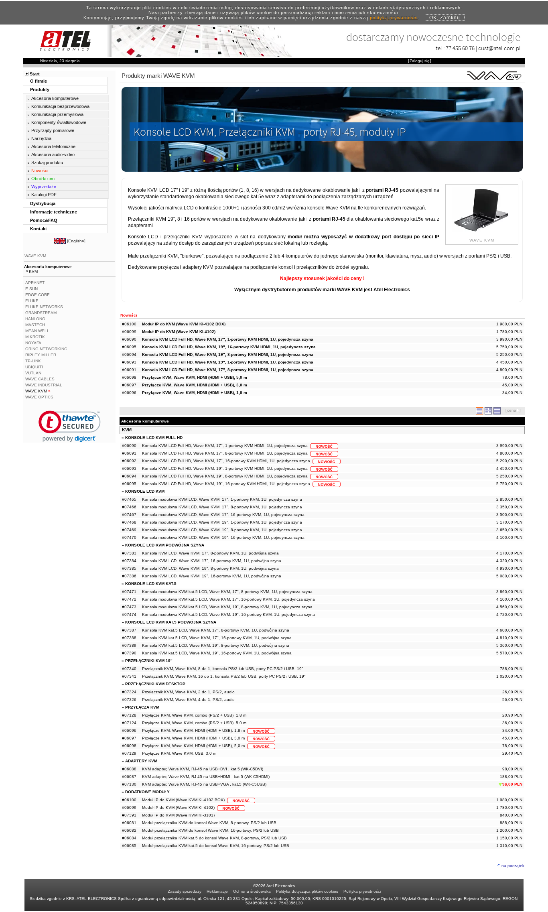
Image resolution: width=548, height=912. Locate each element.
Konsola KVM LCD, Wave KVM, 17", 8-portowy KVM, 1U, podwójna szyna (210, 553)
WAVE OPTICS (39, 397)
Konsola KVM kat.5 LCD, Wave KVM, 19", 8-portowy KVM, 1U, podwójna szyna (215, 645)
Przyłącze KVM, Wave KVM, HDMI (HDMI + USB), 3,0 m (194, 385)
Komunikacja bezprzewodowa (60, 106)
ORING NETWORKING (46, 349)
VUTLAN (33, 373)
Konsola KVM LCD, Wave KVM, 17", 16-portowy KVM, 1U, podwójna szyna (211, 561)
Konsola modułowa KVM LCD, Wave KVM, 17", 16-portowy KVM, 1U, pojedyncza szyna (223, 514)
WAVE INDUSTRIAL (43, 385)
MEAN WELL (37, 331)
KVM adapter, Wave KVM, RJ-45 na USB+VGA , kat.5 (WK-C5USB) (204, 784)
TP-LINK (33, 361)
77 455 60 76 (460, 48)
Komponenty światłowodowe (58, 122)
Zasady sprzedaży (184, 891)
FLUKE (32, 301)
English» (76, 241)
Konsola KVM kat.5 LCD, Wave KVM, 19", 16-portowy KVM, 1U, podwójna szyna (217, 653)
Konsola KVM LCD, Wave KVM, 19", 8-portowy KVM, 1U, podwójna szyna (210, 568)
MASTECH (35, 325)
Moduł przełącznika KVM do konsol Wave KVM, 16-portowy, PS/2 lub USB (210, 830)
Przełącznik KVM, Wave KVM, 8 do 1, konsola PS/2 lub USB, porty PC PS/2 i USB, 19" (222, 668)
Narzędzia (41, 138)
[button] (69, 426)
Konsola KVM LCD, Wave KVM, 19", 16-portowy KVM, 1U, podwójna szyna (211, 576)
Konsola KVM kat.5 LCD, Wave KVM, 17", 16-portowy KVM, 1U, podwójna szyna (217, 638)
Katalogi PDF (44, 194)
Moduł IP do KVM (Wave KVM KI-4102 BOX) (183, 324)
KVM (127, 429)
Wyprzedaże (43, 186)
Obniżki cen (43, 178)
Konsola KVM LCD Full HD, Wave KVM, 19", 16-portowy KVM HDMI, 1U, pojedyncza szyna (229, 347)
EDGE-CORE (37, 294)
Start (35, 73)
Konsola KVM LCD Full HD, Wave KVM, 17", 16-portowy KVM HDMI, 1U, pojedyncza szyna (226, 461)
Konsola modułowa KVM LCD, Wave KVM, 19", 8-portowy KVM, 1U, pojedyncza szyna (222, 530)
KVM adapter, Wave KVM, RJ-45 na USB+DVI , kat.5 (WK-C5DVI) (202, 769)
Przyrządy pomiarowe (52, 130)
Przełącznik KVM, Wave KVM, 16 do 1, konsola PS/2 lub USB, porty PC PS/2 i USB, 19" (224, 676)
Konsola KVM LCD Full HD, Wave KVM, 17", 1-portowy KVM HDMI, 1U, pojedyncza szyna (227, 339)
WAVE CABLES (40, 379)
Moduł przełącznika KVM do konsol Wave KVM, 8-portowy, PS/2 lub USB (209, 823)
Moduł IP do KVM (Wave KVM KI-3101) (178, 815)
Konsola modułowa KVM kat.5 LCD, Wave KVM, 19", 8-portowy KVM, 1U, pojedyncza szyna (227, 607)
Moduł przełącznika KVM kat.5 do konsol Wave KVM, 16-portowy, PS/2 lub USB (215, 845)
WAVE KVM (35, 256)
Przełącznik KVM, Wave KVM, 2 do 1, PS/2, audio (188, 692)
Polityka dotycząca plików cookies (307, 891)
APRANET (35, 282)
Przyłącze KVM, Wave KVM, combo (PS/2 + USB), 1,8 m (194, 715)
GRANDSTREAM (41, 313)
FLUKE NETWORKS (44, 307)
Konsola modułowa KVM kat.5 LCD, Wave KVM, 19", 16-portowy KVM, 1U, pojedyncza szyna (228, 614)
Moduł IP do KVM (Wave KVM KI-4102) (178, 331)
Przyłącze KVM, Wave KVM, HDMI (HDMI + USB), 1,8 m (194, 392)
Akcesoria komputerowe (55, 98)
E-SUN (31, 288)
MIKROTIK (35, 337)
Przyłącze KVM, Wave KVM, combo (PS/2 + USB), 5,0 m (194, 723)
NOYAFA (33, 343)
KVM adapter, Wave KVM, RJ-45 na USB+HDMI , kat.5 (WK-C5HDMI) (206, 776)
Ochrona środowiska (252, 891)
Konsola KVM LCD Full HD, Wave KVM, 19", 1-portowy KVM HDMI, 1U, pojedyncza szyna (227, 362)
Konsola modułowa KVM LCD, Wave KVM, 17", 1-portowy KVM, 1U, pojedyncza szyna (222, 499)
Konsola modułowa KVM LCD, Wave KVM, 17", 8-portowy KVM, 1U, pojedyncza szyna (222, 507)
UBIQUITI (34, 367)
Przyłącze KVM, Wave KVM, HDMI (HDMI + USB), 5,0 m (194, 377)
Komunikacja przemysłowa (57, 114)
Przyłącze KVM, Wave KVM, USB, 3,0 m (179, 753)
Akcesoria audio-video (53, 154)
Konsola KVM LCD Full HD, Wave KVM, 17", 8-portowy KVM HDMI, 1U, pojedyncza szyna (227, 370)
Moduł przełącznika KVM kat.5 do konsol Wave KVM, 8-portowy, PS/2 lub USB (214, 838)
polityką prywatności (394, 17)
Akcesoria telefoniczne (53, 146)
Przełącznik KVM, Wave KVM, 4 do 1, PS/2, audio (188, 699)
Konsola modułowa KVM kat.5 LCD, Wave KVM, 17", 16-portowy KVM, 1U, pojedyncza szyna (228, 599)
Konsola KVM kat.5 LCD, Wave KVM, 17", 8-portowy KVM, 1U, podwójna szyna (215, 630)
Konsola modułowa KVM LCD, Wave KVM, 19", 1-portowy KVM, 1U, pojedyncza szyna (222, 522)
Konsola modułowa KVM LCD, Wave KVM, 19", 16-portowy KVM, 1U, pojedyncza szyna (223, 537)
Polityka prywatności (362, 891)
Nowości (39, 170)
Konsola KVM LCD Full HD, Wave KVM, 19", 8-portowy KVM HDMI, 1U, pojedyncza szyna (227, 354)
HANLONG (35, 319)
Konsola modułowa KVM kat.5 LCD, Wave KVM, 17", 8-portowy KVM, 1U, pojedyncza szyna (227, 591)
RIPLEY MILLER (40, 355)
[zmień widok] (479, 413)
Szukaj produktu (47, 162)
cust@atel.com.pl (499, 48)
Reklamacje (217, 891)
